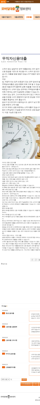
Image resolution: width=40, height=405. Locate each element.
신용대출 (29, 17)
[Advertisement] (22, 33)
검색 (24, 379)
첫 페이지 (27, 384)
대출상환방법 (19, 17)
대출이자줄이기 (6, 17)
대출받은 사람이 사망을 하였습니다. (24, 1)
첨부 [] (4, 264)
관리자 (4, 62)
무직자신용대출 (14, 58)
